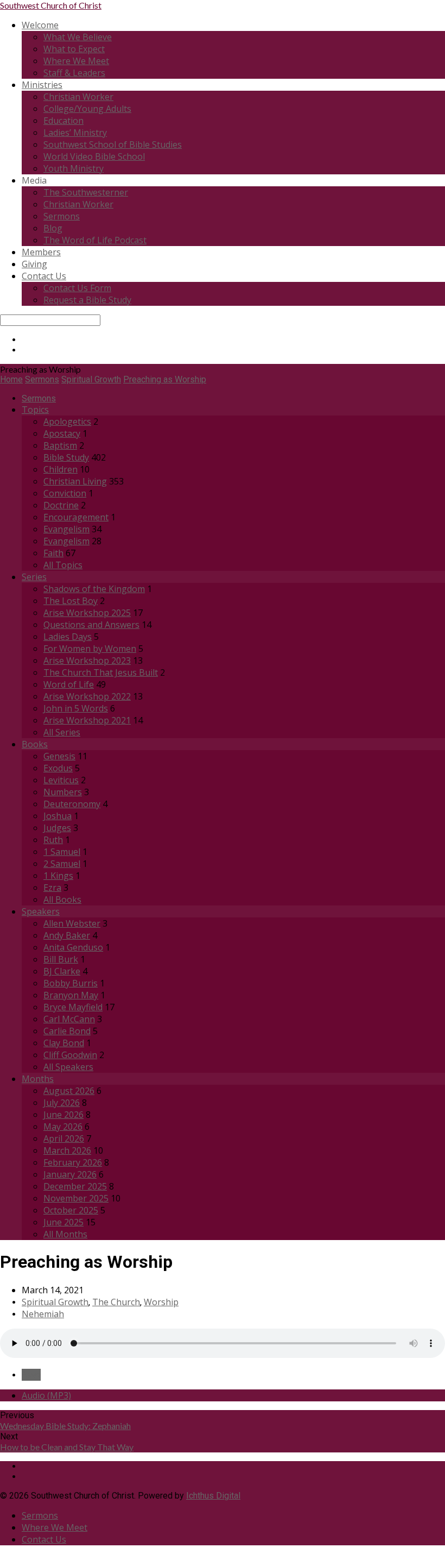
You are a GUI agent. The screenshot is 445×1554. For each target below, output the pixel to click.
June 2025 (63, 1222)
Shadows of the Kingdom (94, 589)
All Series (61, 732)
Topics (35, 410)
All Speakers (68, 1067)
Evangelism (66, 529)
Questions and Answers (91, 625)
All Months (65, 1234)
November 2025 (76, 1198)
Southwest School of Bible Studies (112, 144)
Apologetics (67, 421)
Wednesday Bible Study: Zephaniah (65, 1425)
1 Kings (58, 876)
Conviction (64, 493)
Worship (161, 1302)
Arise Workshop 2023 (87, 660)
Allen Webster (71, 923)
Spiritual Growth (91, 379)
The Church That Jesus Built (100, 672)
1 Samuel (61, 852)
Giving (34, 264)
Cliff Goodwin (70, 1055)
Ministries (42, 85)
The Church (116, 1302)
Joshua (57, 816)
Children (60, 469)
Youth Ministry (73, 168)
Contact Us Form (77, 288)
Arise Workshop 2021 (87, 720)
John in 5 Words (75, 708)
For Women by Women (89, 649)
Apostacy (61, 433)
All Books (62, 899)
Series (34, 577)
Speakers (41, 911)
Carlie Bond (67, 1031)
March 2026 (67, 1150)
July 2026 (61, 1103)
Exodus (58, 768)
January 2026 (70, 1174)
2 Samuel (61, 864)
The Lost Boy (70, 601)
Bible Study (66, 457)
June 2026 (63, 1115)
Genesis (59, 756)
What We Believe (77, 37)
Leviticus (61, 780)
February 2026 (72, 1162)
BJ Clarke (61, 971)
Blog (52, 228)
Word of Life (68, 684)
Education (63, 121)
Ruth (53, 840)
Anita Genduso (73, 947)
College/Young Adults (87, 109)
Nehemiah (43, 1314)
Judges (57, 828)
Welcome (40, 25)
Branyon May (70, 995)
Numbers (62, 792)
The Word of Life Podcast (95, 240)
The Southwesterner (85, 192)
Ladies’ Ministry (75, 133)
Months (38, 1079)
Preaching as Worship (164, 379)
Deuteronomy (71, 804)
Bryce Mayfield (73, 1007)
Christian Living (75, 481)
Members (41, 252)
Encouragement (76, 517)
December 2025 (75, 1186)
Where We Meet (76, 61)
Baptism (60, 445)
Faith (53, 553)
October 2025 (70, 1210)
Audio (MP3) (46, 1395)
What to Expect (74, 49)
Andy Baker (66, 935)
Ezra (52, 888)
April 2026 (63, 1138)
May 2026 (62, 1127)
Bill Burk (60, 959)
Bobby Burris (70, 983)
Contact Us (44, 276)
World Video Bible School (94, 156)
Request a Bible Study (87, 300)
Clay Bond (63, 1043)
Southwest (50, 5)
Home (11, 379)
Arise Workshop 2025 (87, 613)
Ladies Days (67, 637)
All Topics (62, 565)
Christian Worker (78, 97)
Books (35, 744)
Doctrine (61, 505)
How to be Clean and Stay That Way (67, 1447)
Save (31, 1375)
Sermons (61, 216)
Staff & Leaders (74, 73)
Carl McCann (69, 1019)
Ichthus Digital (213, 1495)
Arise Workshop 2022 (87, 696)
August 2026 (68, 1091)
